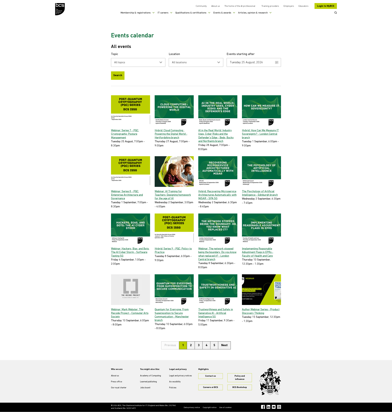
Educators (303, 6)
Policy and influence (240, 377)
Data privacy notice (192, 407)
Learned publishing (148, 382)
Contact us (210, 376)
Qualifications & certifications (190, 13)
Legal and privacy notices (180, 376)
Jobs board (145, 388)
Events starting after (241, 54)
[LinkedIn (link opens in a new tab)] (268, 407)
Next (224, 345)
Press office (116, 382)
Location (174, 54)
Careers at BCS (210, 387)
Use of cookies (225, 407)
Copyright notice (210, 407)
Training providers (270, 6)
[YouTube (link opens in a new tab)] (274, 407)
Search (117, 75)
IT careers (163, 13)
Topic (114, 54)
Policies (172, 388)
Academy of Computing (150, 376)
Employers (289, 6)
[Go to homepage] (60, 9)
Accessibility (175, 382)
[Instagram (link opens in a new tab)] (279, 407)
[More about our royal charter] (270, 381)
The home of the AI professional (239, 6)
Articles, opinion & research (253, 13)
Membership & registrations (136, 13)
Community (201, 6)
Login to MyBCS (325, 6)
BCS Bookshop (239, 387)
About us (215, 6)
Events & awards (222, 13)
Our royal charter (118, 388)
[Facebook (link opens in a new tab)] (263, 407)
